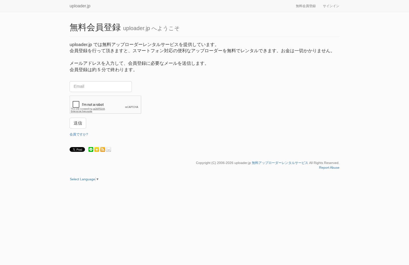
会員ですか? (79, 134)
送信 (78, 123)
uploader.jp (80, 6)
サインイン (331, 6)
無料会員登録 (306, 6)
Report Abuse (329, 167)
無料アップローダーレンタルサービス (280, 163)
